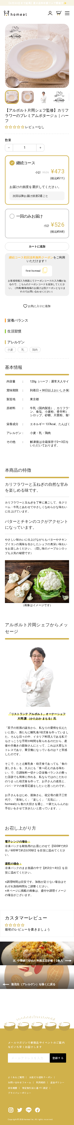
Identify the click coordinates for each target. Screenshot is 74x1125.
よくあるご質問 (16, 1077)
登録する (58, 1058)
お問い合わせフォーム (19, 1082)
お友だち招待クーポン (40, 1077)
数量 (8, 140)
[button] (15, 127)
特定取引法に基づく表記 (35, 1087)
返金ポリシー (57, 1082)
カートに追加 (37, 246)
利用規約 (40, 1082)
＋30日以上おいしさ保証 (55, 390)
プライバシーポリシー (19, 1092)
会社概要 (12, 1087)
